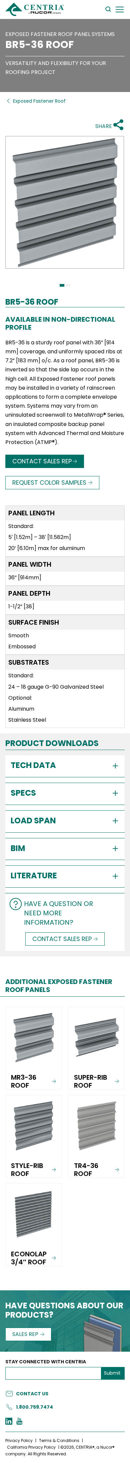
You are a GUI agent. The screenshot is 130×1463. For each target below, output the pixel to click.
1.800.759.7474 (34, 1407)
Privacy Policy (19, 1440)
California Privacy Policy (31, 1447)
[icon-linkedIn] (8, 1422)
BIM (18, 848)
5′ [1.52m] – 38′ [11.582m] (39, 537)
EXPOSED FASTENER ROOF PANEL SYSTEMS (60, 34)
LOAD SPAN (33, 820)
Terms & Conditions (59, 1440)
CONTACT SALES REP (42, 461)
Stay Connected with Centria (45, 1362)
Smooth (18, 635)
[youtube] (19, 1422)
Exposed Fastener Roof (39, 101)
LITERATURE (34, 875)
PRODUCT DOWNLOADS (52, 744)
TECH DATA (33, 765)
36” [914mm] (24, 577)
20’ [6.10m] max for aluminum (46, 548)
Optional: (20, 698)
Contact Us (32, 1393)
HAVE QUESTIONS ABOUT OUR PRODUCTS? (64, 1311)
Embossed (22, 646)
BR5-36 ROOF (39, 45)
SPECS (23, 792)
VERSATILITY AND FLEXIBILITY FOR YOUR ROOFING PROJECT (55, 67)
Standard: (21, 526)
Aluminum (21, 709)
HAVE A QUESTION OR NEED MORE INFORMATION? (58, 913)
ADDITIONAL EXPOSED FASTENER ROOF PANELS (58, 986)
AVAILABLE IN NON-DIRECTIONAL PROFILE (60, 323)
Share (103, 126)
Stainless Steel (27, 720)
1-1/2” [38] (21, 606)
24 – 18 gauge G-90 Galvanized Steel (56, 687)
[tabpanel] (65, 208)
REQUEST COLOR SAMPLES (49, 482)
